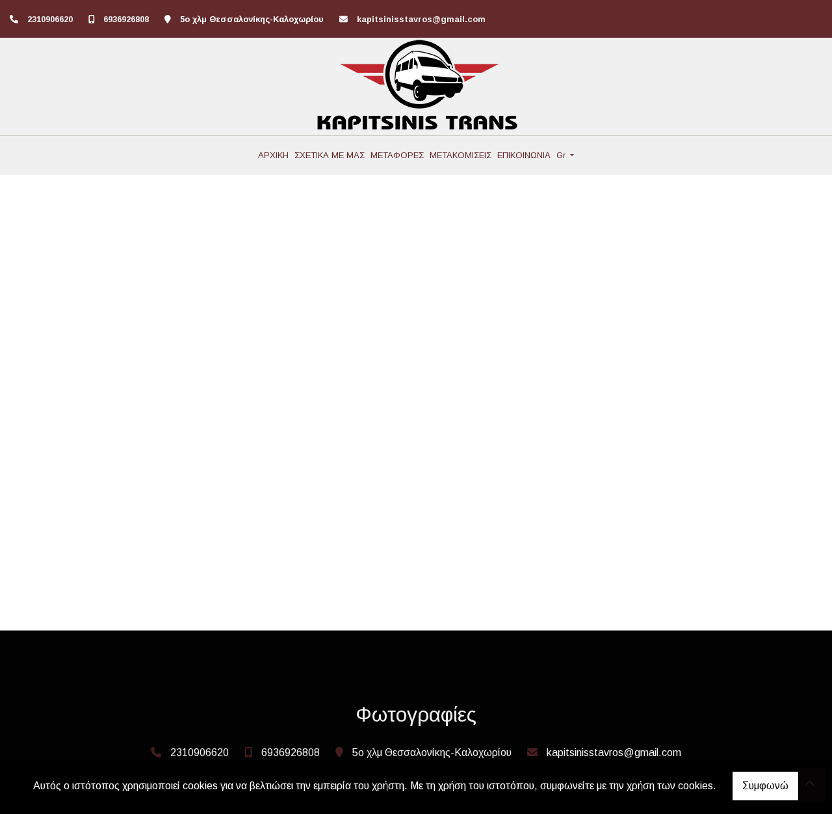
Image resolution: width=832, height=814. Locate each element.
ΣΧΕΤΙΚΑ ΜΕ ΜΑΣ (329, 155)
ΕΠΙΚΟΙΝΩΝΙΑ (524, 155)
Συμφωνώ (765, 785)
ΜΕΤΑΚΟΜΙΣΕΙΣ (460, 155)
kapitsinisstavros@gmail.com (421, 19)
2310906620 (50, 19)
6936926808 (126, 19)
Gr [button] (562, 155)
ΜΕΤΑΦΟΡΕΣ (397, 155)
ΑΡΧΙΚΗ (273, 155)
